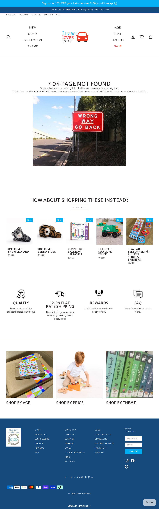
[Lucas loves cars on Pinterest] (126, 467)
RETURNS (24, 15)
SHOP (37, 430)
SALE (117, 46)
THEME (33, 46)
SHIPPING (11, 15)
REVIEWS (39, 448)
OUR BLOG (70, 434)
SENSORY (100, 452)
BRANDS (118, 40)
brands (20, 311)
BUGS (97, 430)
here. (138, 311)
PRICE (118, 34)
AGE (118, 27)
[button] (79, 506)
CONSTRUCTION (103, 434)
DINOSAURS (101, 439)
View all (79, 207)
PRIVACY (36, 15)
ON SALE (39, 443)
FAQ (58, 15)
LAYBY (68, 448)
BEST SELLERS (42, 439)
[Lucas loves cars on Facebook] (132, 460)
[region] (79, 3)
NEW (32, 27)
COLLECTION (32, 40)
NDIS (67, 457)
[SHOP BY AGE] (29, 374)
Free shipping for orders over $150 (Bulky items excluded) (60, 315)
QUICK (32, 34)
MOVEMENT (101, 448)
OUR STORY (71, 430)
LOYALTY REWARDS (75, 452)
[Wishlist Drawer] (142, 37)
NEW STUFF (41, 434)
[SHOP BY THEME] (129, 374)
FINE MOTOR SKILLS (104, 443)
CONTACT (69, 439)
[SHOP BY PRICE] (79, 374)
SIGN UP (133, 451)
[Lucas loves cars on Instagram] (126, 460)
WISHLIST (48, 15)
